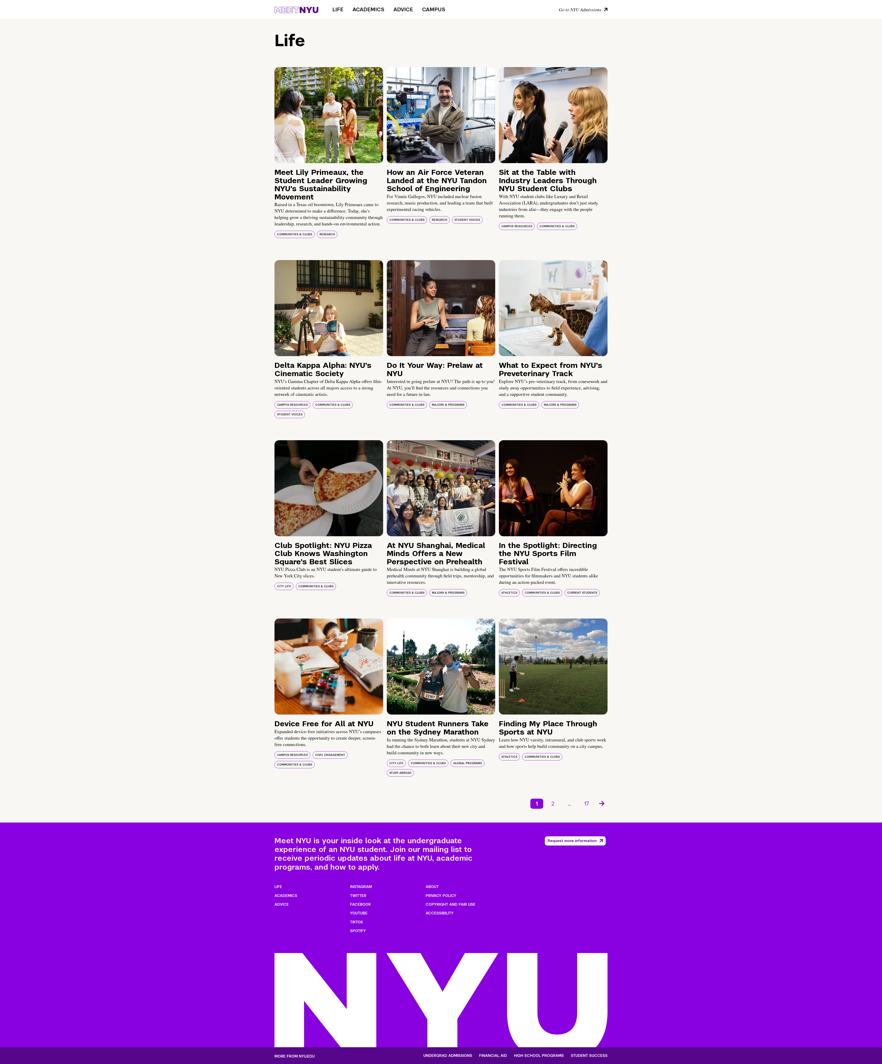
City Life (284, 586)
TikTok (356, 922)
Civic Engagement (330, 755)
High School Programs (539, 1056)
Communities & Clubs (294, 234)
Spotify (358, 930)
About (432, 886)
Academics (368, 9)
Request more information (572, 840)
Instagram (361, 886)
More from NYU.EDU (294, 1056)
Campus (433, 9)
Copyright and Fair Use (450, 904)
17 (586, 803)
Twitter (358, 895)
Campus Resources (516, 226)
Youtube (359, 913)
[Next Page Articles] (602, 803)
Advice (403, 9)
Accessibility (440, 913)
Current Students (582, 593)
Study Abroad (400, 773)
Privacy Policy (441, 895)
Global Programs (467, 763)
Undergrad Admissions (447, 1056)
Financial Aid (493, 1056)
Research (327, 234)
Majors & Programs (448, 405)
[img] (328, 115)
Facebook (360, 904)
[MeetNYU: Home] (296, 9)
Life (337, 9)
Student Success (589, 1056)
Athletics (509, 593)
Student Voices (467, 220)
